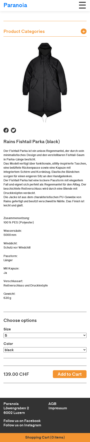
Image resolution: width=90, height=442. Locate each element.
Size (7, 329)
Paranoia (15, 5)
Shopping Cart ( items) (45, 437)
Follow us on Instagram (22, 425)
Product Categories (24, 31)
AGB (52, 404)
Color (8, 343)
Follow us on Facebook (22, 421)
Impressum (57, 408)
